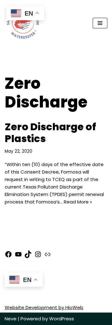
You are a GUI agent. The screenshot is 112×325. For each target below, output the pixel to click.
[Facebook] (8, 256)
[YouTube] (18, 256)
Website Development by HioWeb (44, 307)
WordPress (61, 318)
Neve (10, 318)
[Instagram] (38, 256)
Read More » (78, 201)
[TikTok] (28, 256)
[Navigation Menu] (100, 23)
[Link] (47, 256)
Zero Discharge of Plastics (50, 133)
